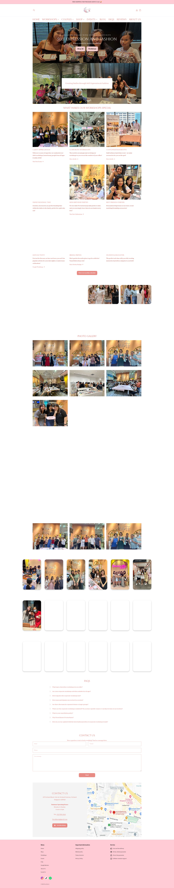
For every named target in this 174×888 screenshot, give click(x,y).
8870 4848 (62, 814)
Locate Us (43, 872)
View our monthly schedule (87, 273)
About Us (43, 869)
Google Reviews (45, 865)
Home (42, 848)
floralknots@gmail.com (59, 819)
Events (42, 858)
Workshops (43, 855)
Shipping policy (79, 848)
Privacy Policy (79, 858)
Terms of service (79, 855)
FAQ (42, 862)
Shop (42, 852)
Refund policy (79, 852)
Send (87, 775)
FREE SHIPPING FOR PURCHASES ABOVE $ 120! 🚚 (87, 2)
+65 (58, 814)
